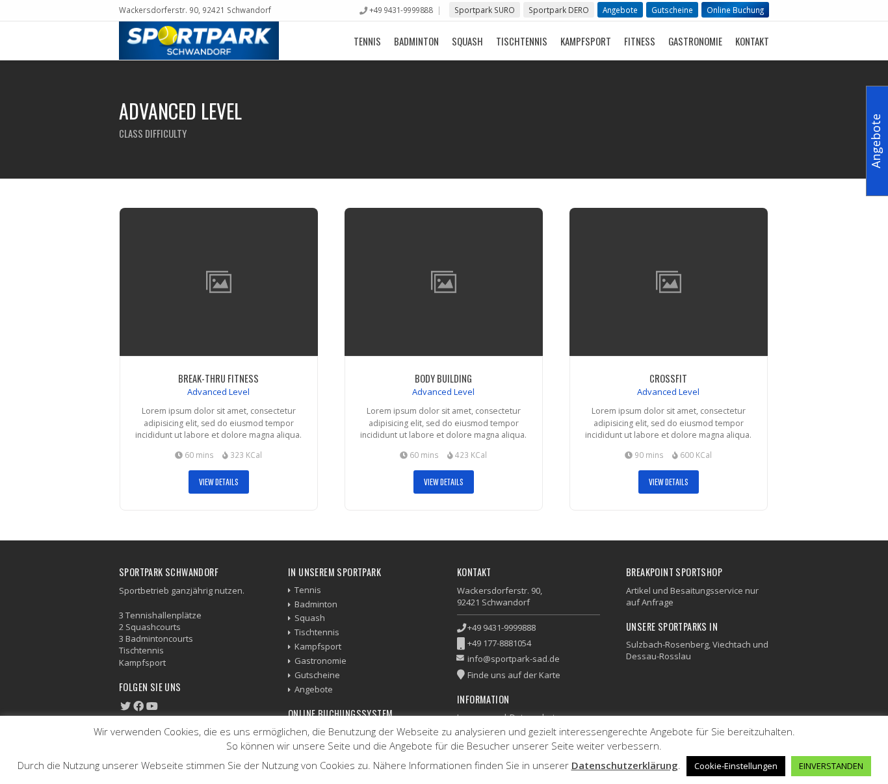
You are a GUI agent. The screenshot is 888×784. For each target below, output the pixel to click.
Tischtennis (521, 41)
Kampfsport (585, 41)
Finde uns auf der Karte (513, 675)
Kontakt (752, 41)
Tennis (367, 41)
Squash (467, 41)
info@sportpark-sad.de (513, 658)
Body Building (443, 378)
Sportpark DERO (559, 10)
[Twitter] (125, 706)
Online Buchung (735, 10)
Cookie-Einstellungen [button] (735, 766)
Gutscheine (672, 10)
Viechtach (731, 644)
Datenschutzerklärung (624, 765)
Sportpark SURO (484, 10)
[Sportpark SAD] (199, 40)
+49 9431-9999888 (400, 10)
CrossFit (668, 378)
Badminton (416, 41)
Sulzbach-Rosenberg (667, 644)
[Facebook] (138, 706)
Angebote (620, 10)
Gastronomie (695, 41)
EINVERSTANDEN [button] (831, 766)
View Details (219, 481)
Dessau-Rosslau (658, 656)
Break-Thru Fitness (218, 378)
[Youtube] (152, 706)
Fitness (639, 41)
